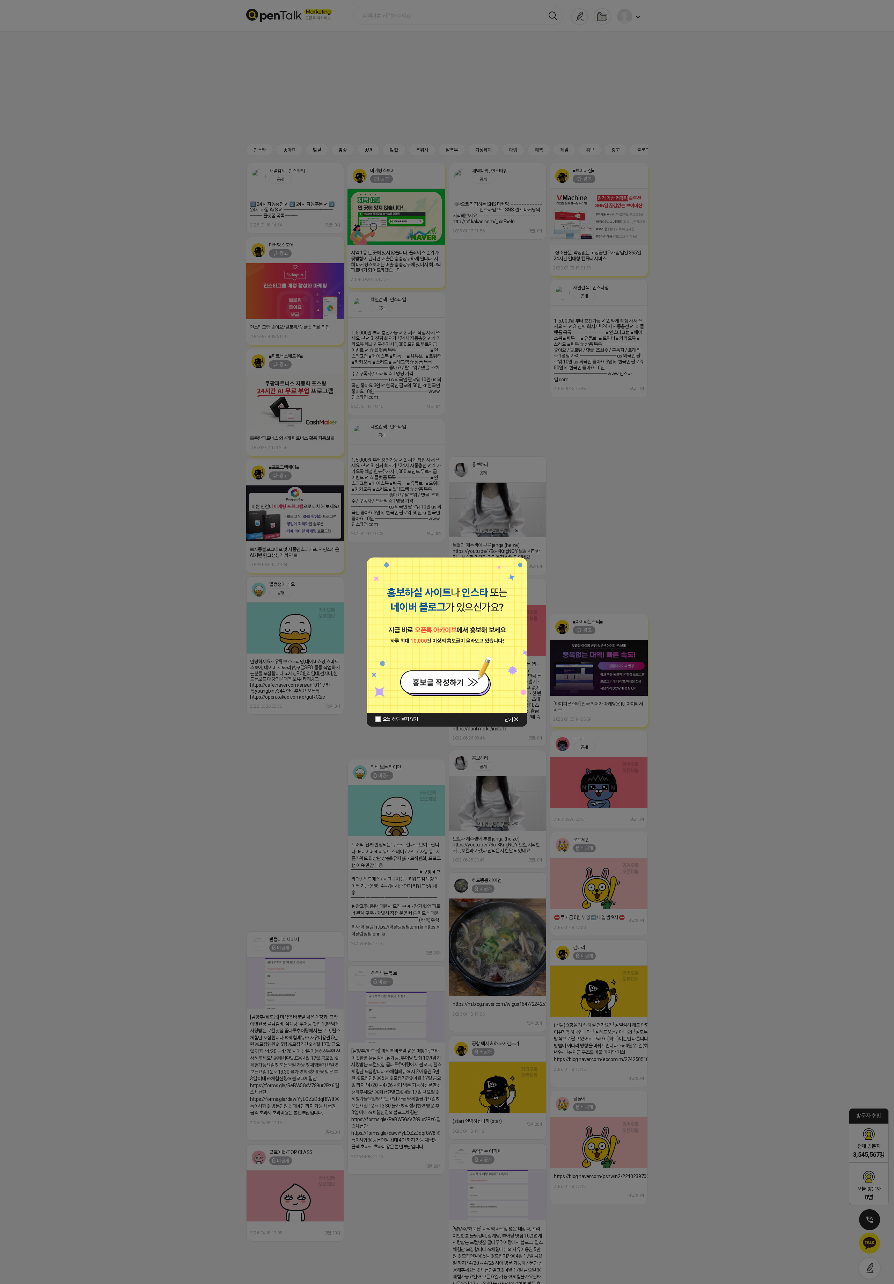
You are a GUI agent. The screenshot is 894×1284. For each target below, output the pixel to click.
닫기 (509, 719)
